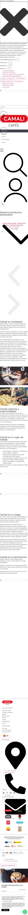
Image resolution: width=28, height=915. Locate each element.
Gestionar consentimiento (8, 865)
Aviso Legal (6, 87)
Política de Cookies (8, 83)
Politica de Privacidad (6, 730)
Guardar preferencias (7, 81)
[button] (14, 22)
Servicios (4, 719)
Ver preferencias (20, 78)
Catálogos (4, 714)
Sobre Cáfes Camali (6, 710)
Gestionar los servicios (9, 72)
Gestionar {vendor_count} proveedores (13, 74)
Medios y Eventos (6, 716)
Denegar (10, 78)
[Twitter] (10, 792)
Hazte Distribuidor (6, 721)
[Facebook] (3, 792)
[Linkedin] (14, 792)
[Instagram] (7, 792)
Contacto (4, 723)
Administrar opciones (8, 71)
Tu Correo (4, 891)
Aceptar (3, 78)
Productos (4, 717)
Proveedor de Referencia (7, 712)
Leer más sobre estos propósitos (12, 76)
